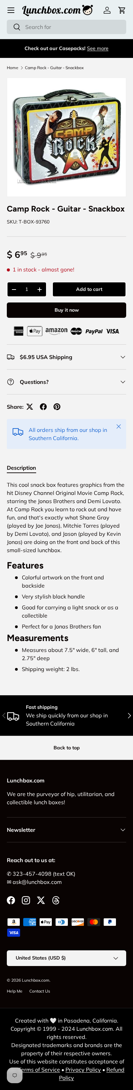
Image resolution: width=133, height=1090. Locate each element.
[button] (122, 10)
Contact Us (39, 991)
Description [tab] (21, 467)
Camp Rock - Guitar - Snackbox (54, 68)
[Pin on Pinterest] (57, 407)
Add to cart (89, 289)
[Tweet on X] (29, 407)
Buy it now (67, 310)
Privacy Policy (83, 1069)
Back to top (67, 748)
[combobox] (66, 27)
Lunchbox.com (35, 980)
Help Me (15, 991)
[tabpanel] (66, 577)
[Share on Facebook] (43, 407)
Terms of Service (39, 1069)
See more (97, 48)
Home (12, 68)
